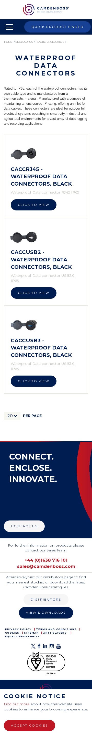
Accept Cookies (29, 725)
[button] (12, 416)
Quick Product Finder (57, 27)
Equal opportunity (22, 636)
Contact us (24, 526)
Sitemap (31, 632)
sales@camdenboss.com (46, 566)
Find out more (17, 704)
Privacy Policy (18, 629)
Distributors (46, 599)
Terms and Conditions (56, 629)
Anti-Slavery (54, 632)
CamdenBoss (46, 9)
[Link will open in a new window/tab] (33, 647)
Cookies (12, 632)
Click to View (33, 205)
